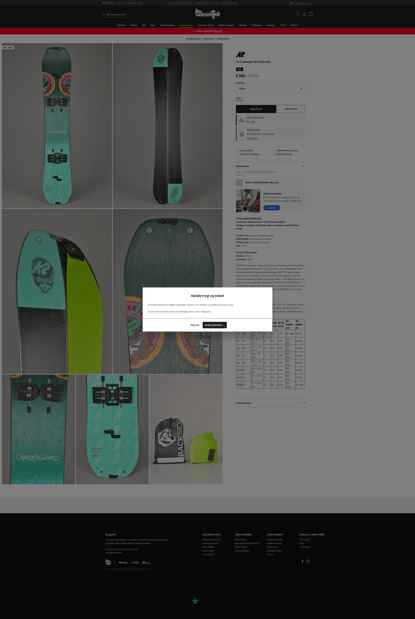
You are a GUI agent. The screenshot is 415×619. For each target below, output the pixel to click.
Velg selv (194, 325)
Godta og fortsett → (215, 325)
